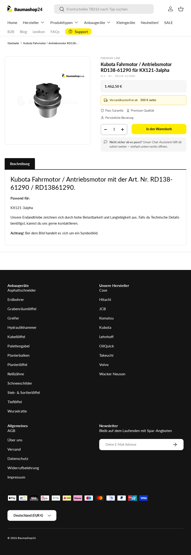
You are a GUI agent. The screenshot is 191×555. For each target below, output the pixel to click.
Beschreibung (20, 164)
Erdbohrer (15, 299)
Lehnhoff (106, 336)
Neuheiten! (150, 22)
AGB (11, 430)
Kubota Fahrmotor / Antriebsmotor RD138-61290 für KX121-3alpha (51, 43)
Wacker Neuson (112, 374)
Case (103, 290)
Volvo (104, 364)
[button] (181, 9)
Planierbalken (18, 355)
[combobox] (103, 9)
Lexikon (39, 31)
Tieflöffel (14, 401)
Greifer (13, 318)
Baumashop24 (27, 538)
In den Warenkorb (159, 129)
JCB (102, 308)
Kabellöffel (16, 336)
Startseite (13, 43)
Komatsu (106, 318)
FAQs (55, 31)
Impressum (16, 477)
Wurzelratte (17, 411)
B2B (10, 31)
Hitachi (105, 299)
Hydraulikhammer (22, 327)
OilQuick (106, 346)
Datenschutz (17, 458)
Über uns (14, 440)
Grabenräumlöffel (21, 308)
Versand (14, 449)
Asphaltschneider (21, 290)
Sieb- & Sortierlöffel (23, 392)
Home (12, 22)
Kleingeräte (125, 22)
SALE (168, 22)
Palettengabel (18, 346)
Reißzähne (15, 374)
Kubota (105, 327)
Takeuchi (106, 355)
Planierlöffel (17, 364)
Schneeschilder (19, 383)
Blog (23, 31)
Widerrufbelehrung (23, 467)
